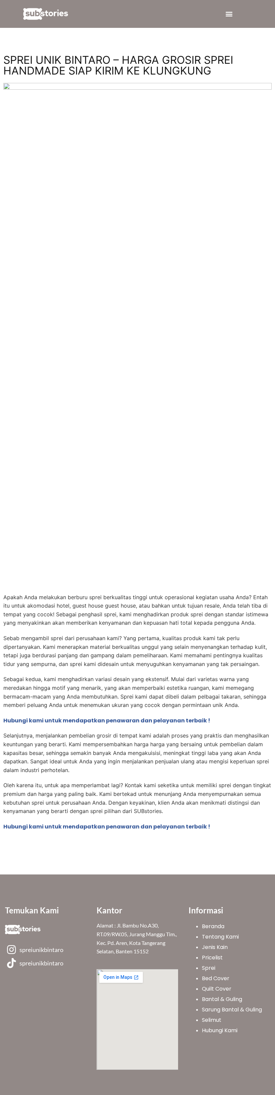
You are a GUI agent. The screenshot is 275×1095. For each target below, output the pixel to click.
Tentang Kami (220, 937)
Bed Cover (215, 978)
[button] (229, 13)
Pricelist (212, 957)
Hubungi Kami (219, 1030)
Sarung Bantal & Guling (232, 1009)
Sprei (208, 968)
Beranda (213, 926)
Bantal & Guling (222, 999)
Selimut (211, 1020)
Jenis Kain (215, 947)
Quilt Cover (216, 989)
